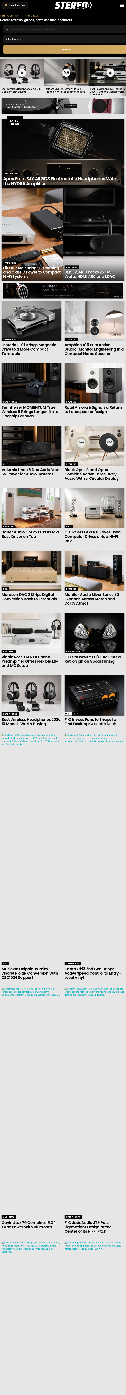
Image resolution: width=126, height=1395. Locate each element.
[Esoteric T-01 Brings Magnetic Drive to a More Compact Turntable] (31, 321)
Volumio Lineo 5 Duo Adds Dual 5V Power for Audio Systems (30, 472)
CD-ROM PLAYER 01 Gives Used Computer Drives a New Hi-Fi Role (92, 536)
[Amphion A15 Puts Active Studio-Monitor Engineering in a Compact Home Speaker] (94, 321)
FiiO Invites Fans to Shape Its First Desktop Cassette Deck (90, 722)
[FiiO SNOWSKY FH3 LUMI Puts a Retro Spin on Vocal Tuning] (94, 633)
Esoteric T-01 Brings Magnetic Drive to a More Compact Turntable (29, 349)
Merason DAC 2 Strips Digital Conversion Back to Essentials (29, 597)
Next (124, 76)
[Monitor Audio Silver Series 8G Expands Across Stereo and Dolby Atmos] (94, 571)
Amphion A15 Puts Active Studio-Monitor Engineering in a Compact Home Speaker (94, 349)
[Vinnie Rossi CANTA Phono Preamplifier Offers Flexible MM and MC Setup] (31, 633)
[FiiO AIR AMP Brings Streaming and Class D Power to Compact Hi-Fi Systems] (32, 234)
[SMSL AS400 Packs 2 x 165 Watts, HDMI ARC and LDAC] (93, 234)
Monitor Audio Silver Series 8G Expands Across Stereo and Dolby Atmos (92, 599)
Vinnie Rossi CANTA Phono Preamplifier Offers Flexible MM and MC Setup (30, 661)
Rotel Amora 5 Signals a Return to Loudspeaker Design (93, 409)
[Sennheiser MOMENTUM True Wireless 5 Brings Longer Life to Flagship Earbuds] (31, 383)
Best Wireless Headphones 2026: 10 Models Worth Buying (21, 90)
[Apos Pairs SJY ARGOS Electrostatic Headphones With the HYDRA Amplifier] (63, 153)
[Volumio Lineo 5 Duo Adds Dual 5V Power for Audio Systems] (31, 446)
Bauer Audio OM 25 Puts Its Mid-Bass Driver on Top (31, 534)
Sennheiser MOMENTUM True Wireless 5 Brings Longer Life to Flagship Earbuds (30, 412)
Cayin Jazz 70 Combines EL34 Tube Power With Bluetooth (28, 1225)
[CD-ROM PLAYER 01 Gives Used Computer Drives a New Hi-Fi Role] (94, 508)
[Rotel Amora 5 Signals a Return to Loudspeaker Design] (94, 383)
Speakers (71, 339)
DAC (5, 589)
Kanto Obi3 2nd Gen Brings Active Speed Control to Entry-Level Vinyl (93, 973)
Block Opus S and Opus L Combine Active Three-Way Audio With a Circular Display (92, 474)
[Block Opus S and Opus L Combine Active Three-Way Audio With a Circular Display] (94, 446)
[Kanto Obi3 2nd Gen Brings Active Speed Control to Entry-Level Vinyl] (94, 849)
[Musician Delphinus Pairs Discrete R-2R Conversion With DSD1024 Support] (31, 849)
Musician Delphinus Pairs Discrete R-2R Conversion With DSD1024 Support (30, 973)
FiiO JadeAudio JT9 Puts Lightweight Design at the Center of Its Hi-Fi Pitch (88, 1227)
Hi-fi (5, 464)
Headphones (12, 173)
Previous (1, 76)
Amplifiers (10, 262)
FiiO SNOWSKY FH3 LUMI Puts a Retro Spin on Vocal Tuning (93, 659)
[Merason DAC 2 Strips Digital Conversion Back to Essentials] (31, 571)
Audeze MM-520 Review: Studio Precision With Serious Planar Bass (65, 90)
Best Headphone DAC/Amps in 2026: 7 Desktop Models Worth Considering (107, 91)
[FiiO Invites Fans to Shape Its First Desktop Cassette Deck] (94, 695)
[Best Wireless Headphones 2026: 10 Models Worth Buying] (31, 695)
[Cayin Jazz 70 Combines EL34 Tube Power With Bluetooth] (31, 1103)
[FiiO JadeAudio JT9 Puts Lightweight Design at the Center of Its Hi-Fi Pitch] (94, 1103)
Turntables (9, 339)
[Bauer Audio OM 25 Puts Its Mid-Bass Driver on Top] (31, 508)
